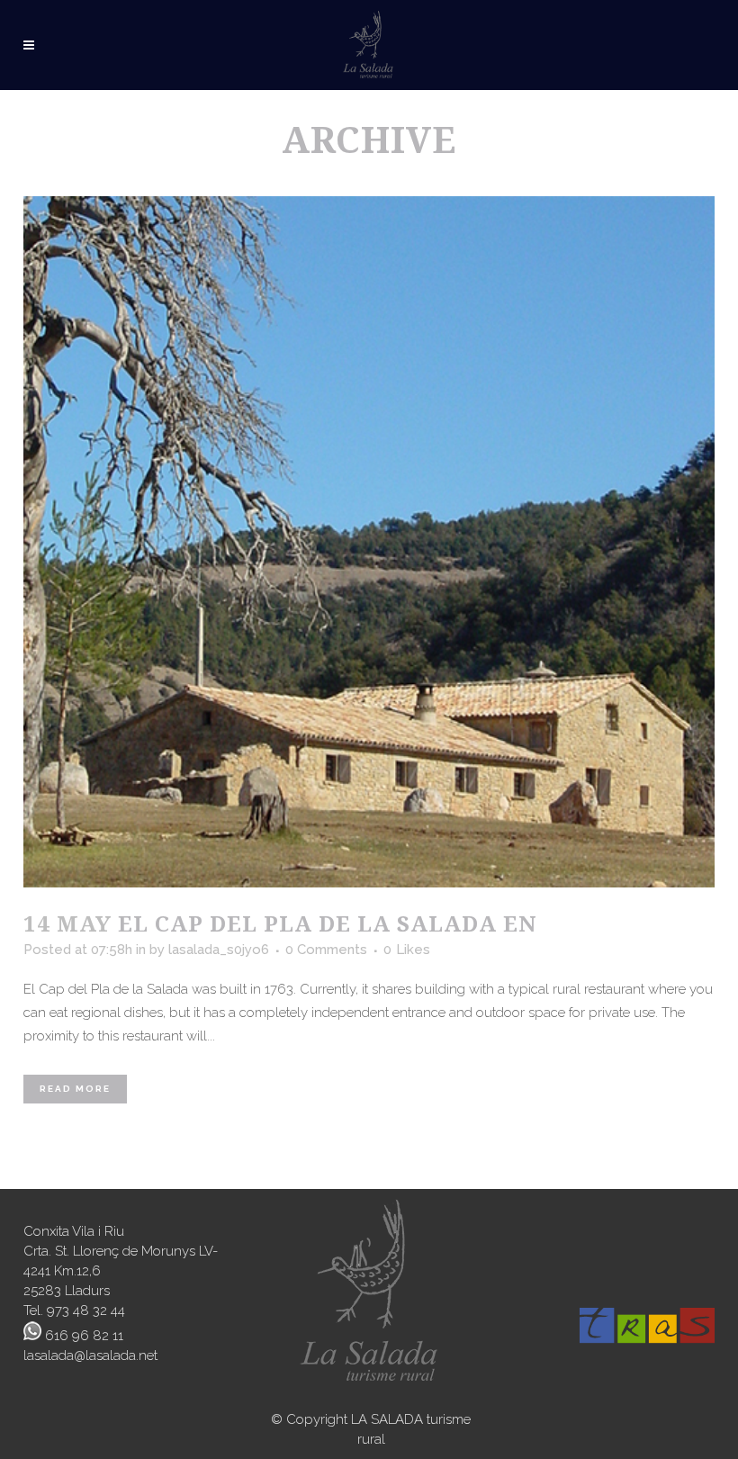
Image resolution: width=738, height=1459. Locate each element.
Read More (75, 1089)
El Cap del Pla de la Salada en (327, 923)
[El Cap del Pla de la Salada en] (369, 541)
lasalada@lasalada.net (90, 1355)
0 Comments (326, 949)
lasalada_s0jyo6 (218, 949)
